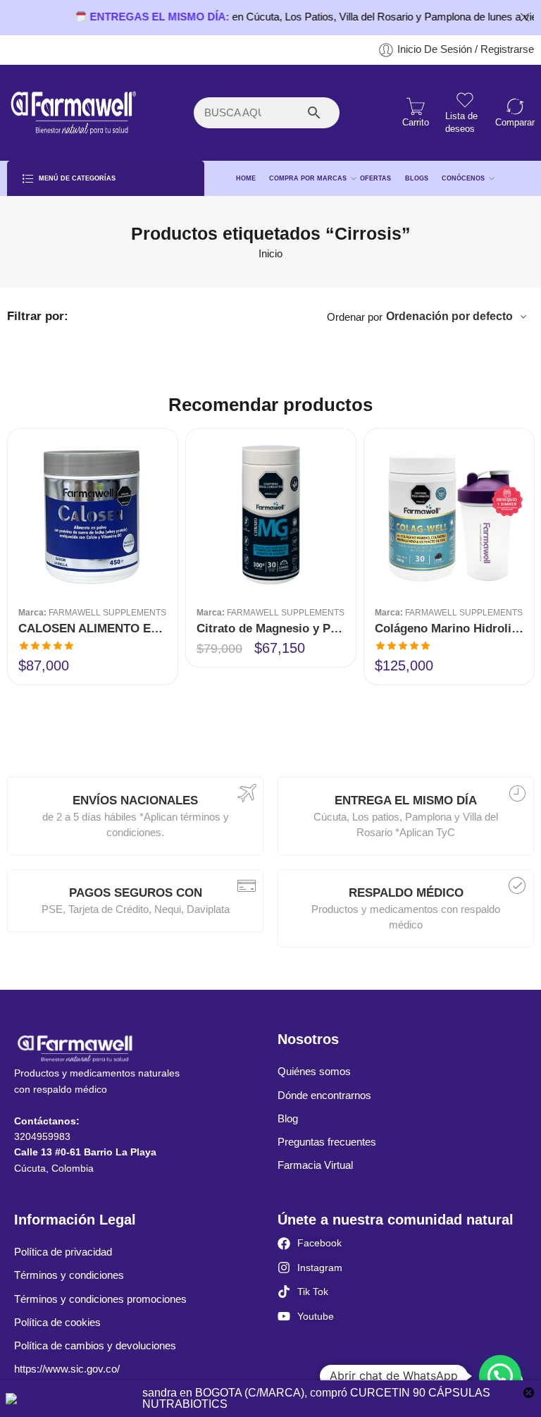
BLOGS (416, 178)
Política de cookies (57, 1322)
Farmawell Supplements (107, 612)
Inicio (270, 253)
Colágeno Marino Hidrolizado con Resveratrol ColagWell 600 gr (449, 628)
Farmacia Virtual (315, 1165)
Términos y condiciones (69, 1275)
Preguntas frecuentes (327, 1142)
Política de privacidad (63, 1252)
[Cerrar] (524, 17)
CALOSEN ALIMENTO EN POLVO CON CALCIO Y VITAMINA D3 (92, 628)
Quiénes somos (314, 1071)
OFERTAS (375, 178)
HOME (246, 178)
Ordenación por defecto (449, 316)
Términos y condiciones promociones (100, 1299)
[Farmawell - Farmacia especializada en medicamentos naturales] (72, 113)
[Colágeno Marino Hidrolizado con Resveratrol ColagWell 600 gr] (449, 514)
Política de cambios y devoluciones (95, 1345)
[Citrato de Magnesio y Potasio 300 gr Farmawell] (271, 514)
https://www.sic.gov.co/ (67, 1369)
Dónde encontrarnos (324, 1095)
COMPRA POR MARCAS (308, 178)
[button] (500, 1376)
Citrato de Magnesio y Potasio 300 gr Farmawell (271, 628)
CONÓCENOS (463, 178)
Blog (288, 1118)
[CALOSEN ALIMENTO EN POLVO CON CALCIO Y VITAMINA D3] (93, 514)
